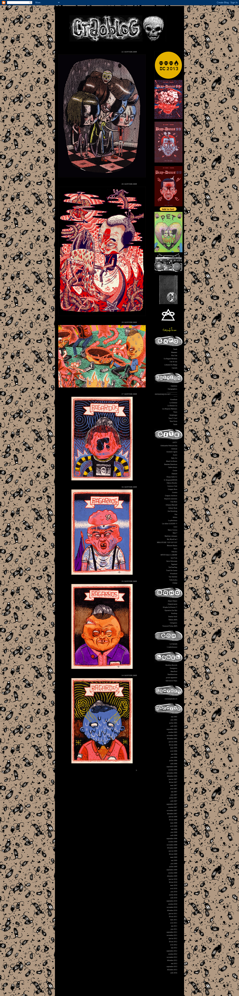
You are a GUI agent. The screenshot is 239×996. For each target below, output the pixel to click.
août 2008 (173, 835)
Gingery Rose (172, 489)
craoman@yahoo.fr (171, 699)
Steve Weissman (171, 561)
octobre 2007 (172, 807)
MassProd (174, 671)
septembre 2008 (172, 838)
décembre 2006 (172, 776)
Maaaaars (174, 352)
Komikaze (173, 399)
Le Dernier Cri (172, 406)
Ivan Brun (174, 502)
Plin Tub (174, 355)
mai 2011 (174, 926)
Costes (175, 470)
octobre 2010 (172, 904)
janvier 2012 (173, 938)
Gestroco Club (172, 486)
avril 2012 (173, 945)
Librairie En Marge (170, 365)
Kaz (176, 514)
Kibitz (175, 517)
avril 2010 (173, 888)
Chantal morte (172, 604)
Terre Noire (173, 421)
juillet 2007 (173, 798)
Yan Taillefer (173, 577)
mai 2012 (174, 948)
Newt (175, 549)
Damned (174, 474)
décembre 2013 (172, 970)
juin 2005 (174, 720)
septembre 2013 (172, 966)
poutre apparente (171, 677)
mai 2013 (174, 963)
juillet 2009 (173, 866)
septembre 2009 (172, 870)
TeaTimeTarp (172, 567)
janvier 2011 (173, 913)
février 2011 (173, 916)
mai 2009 (174, 860)
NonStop (174, 613)
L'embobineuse (172, 647)
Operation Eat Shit (171, 610)
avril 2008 (173, 826)
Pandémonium (172, 674)
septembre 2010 (172, 901)
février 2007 (173, 782)
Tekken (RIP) (172, 620)
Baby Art (174, 458)
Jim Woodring (172, 511)
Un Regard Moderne (170, 359)
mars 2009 (173, 857)
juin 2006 (174, 757)
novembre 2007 (172, 810)
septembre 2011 (172, 932)
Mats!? (175, 533)
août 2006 (173, 764)
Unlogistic (173, 623)
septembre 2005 (172, 729)
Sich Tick (174, 558)
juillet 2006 (173, 760)
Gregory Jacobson (171, 496)
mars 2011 (173, 920)
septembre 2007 (172, 804)
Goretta (174, 492)
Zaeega (175, 583)
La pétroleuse (172, 520)
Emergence (173, 668)
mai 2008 (174, 829)
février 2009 (173, 854)
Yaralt (175, 349)
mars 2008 (173, 823)
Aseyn (175, 455)
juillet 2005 (173, 723)
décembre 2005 (172, 739)
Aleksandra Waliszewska (168, 446)
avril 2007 (173, 788)
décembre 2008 (172, 848)
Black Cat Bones (171, 461)
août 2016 (173, 973)
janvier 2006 (173, 742)
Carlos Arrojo (172, 467)
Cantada (174, 368)
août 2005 (173, 726)
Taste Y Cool (172, 418)
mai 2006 (174, 754)
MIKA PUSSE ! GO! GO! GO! (167, 542)
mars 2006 (173, 748)
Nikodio (174, 552)
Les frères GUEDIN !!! (169, 524)
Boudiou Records (171, 665)
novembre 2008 (172, 845)
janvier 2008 (173, 817)
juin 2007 (174, 795)
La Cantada (173, 644)
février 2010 (173, 882)
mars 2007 (173, 785)
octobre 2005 (172, 732)
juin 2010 (174, 892)
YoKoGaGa (173, 580)
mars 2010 (173, 885)
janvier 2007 (173, 779)
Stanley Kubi (172, 616)
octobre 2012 (172, 954)
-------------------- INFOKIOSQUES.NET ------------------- (166, 394)
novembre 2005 (172, 735)
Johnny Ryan (172, 508)
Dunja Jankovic (172, 477)
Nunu (175, 412)
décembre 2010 (172, 910)
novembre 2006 (172, 773)
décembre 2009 (172, 876)
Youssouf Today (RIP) (169, 626)
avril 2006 (173, 751)
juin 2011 (174, 929)
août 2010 (173, 898)
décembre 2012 (172, 960)
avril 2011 (173, 923)
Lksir (175, 527)
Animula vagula (171, 452)
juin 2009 (174, 864)
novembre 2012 (172, 957)
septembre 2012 (172, 951)
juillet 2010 (173, 895)
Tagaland (174, 564)
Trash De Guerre (171, 570)
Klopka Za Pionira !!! (170, 607)
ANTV (175, 442)
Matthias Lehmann (171, 536)
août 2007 (173, 801)
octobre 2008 (172, 842)
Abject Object (172, 601)
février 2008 (173, 820)
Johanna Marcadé (171, 505)
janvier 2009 (173, 851)
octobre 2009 (172, 873)
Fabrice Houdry (172, 483)
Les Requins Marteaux (169, 409)
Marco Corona (172, 530)
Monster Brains (172, 545)
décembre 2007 (172, 814)
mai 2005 (174, 717)
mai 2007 (174, 792)
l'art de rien (173, 362)
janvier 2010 (173, 879)
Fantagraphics (172, 389)
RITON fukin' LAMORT (169, 555)
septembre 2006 (172, 767)
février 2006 (173, 745)
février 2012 (173, 942)
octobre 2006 (172, 770)
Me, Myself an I (172, 539)
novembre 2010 (172, 907)
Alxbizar (174, 449)
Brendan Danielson (170, 464)
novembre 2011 (172, 935)
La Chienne (173, 403)
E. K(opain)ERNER (170, 480)
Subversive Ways (171, 681)
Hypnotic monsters (170, 499)
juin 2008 (174, 832)
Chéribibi (174, 386)
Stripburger (173, 415)
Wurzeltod (173, 574)
